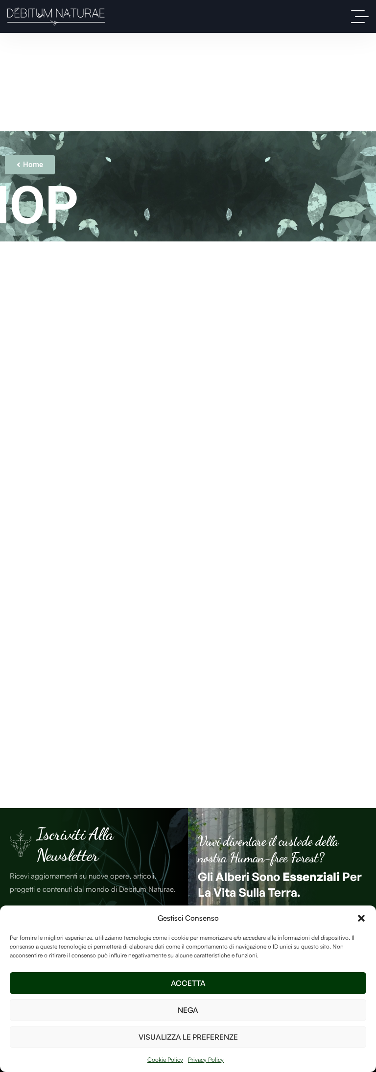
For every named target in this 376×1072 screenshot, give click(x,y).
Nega (188, 1010)
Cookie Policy (165, 1059)
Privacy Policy (206, 1059)
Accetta (188, 983)
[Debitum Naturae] (56, 16)
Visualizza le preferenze (188, 1037)
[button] (361, 918)
